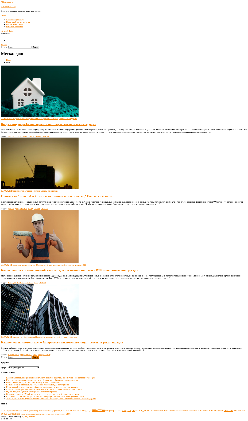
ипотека (23, 136)
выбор (35, 411)
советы (31, 136)
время (31, 411)
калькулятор (109, 411)
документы (56, 411)
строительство (48, 414)
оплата (185, 411)
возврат (25, 411)
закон (78, 410)
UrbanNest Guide (8, 6)
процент (213, 410)
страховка (39, 414)
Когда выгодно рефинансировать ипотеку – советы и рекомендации (48, 124)
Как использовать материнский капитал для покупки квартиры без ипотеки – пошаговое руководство (51, 378)
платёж (37, 208)
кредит (142, 410)
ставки (38, 136)
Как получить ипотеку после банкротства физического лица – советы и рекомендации (62, 342)
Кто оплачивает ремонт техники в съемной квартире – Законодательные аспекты (42, 380)
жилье (72, 410)
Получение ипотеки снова (47, 337)
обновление (179, 410)
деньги (11, 208)
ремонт (228, 410)
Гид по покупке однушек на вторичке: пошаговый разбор (31, 392)
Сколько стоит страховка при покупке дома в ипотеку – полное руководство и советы (44, 389)
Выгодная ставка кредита (21, 118)
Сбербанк (9, 411)
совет (40, 355)
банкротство (13, 355)
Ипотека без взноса (14, 24)
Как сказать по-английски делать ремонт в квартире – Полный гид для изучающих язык (45, 396)
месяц (30, 208)
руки (239, 411)
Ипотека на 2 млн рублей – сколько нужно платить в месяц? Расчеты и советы (56, 196)
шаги (36, 282)
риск (35, 355)
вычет (42, 410)
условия (57, 414)
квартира (128, 410)
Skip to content (7, 2)
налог (149, 410)
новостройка (169, 410)
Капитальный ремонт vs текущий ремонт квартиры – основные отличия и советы (42, 387)
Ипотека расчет (17, 191)
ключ (136, 410)
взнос (19, 410)
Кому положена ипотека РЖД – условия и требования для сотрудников (37, 385)
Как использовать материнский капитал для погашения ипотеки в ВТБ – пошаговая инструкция (69, 270)
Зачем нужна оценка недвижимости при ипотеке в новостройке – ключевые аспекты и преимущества (51, 399)
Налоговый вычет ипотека (18, 22)
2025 (3, 410)
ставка (23, 414)
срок (18, 414)
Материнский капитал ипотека (50, 265)
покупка (198, 410)
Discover (45, 136)
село (243, 411)
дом (67, 410)
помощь (206, 411)
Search (4, 44)
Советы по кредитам (68, 118)
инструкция (86, 410)
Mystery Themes (28, 416)
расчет (220, 411)
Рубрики (5, 367)
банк (15, 411)
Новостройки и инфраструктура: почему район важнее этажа (33, 382)
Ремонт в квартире (14, 27)
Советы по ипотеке (49, 191)
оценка (191, 411)
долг (17, 136)
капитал (29, 282)
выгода (11, 136)
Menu (3, 15)
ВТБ (9, 282)
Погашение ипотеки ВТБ (75, 265)
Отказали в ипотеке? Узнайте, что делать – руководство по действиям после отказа (43, 394)
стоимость (30, 414)
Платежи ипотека (32, 191)
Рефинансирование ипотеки (45, 118)
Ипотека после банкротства (22, 337)
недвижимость (158, 411)
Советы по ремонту (15, 20)
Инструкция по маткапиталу (23, 265)
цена (63, 414)
